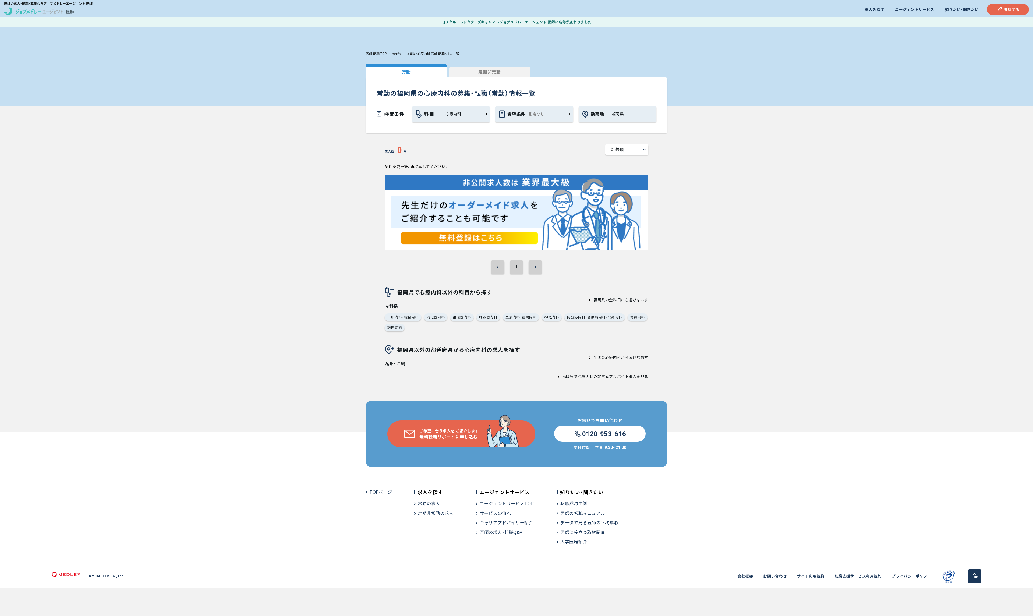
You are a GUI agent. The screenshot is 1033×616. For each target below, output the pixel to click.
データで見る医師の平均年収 (589, 522)
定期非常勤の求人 (436, 513)
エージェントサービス (914, 9)
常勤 (406, 72)
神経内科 (551, 317)
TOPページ (380, 491)
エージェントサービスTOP (507, 503)
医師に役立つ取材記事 (582, 532)
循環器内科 (462, 317)
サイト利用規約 (811, 576)
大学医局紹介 (573, 541)
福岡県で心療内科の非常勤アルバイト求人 (599, 376)
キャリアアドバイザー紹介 (506, 522)
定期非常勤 (489, 72)
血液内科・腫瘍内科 (521, 317)
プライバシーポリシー (911, 576)
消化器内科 (436, 317)
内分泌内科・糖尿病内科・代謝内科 (594, 317)
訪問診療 (394, 327)
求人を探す (874, 9)
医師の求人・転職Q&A (501, 532)
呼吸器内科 (488, 317)
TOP (975, 577)
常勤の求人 (429, 503)
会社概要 (745, 576)
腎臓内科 (637, 317)
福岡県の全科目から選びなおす (620, 299)
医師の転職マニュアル (582, 513)
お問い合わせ (775, 576)
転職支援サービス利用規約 (858, 576)
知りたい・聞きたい (962, 9)
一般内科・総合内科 (403, 317)
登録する (1012, 9)
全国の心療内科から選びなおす (620, 357)
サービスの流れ (495, 513)
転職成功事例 (573, 503)
